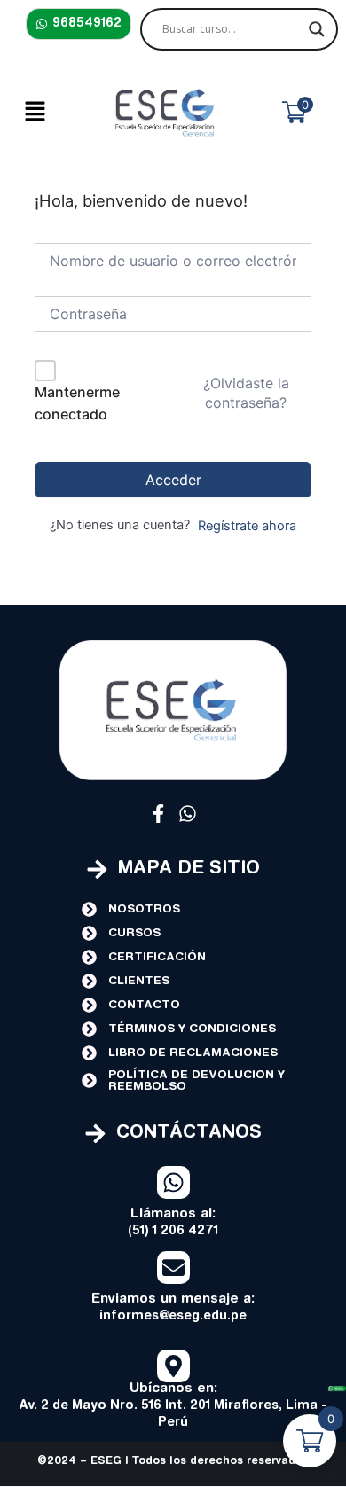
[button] (34, 112)
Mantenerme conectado (77, 403)
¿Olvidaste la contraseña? (246, 392)
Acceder (173, 480)
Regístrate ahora (247, 526)
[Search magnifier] (316, 29)
